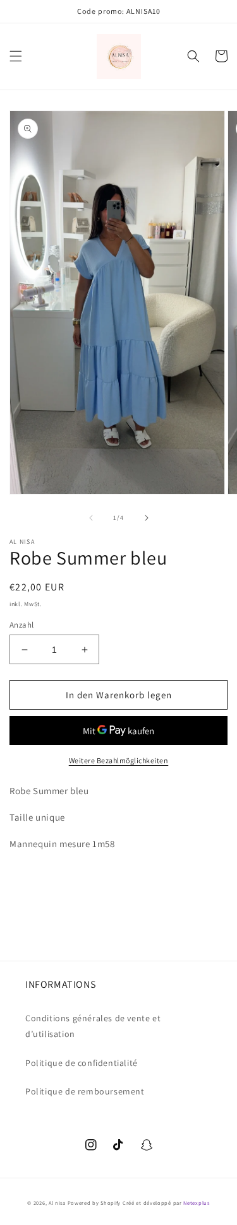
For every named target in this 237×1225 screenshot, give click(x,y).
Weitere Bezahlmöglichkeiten (119, 760)
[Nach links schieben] (91, 518)
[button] (16, 56)
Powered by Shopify (94, 1202)
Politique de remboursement (85, 1091)
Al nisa (57, 1202)
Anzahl (21, 624)
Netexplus (196, 1202)
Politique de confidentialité (81, 1063)
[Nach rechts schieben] (147, 518)
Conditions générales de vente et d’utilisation (93, 1026)
